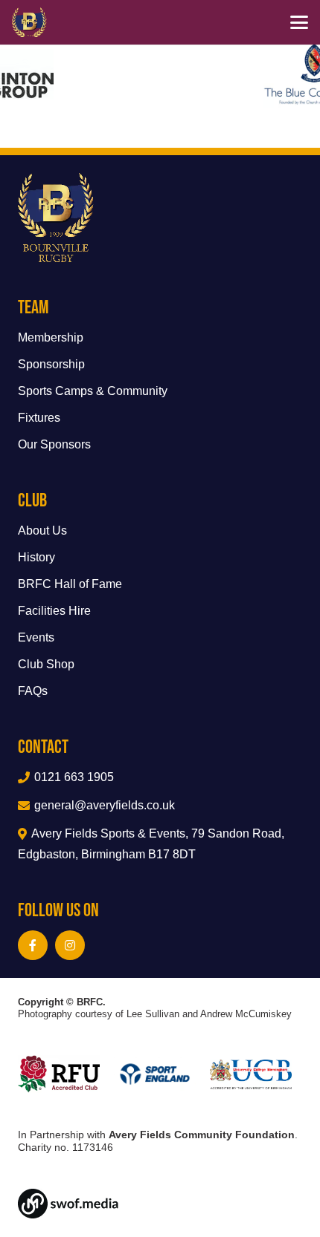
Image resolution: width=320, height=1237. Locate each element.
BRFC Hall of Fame (70, 584)
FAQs (33, 691)
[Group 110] (160, 1203)
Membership (50, 337)
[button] (299, 22)
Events (36, 637)
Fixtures (39, 417)
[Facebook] (33, 945)
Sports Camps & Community (92, 391)
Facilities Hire (54, 610)
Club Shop (46, 664)
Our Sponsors (54, 444)
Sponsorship (51, 364)
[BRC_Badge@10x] (29, 22)
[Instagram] (70, 945)
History (36, 557)
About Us (42, 530)
